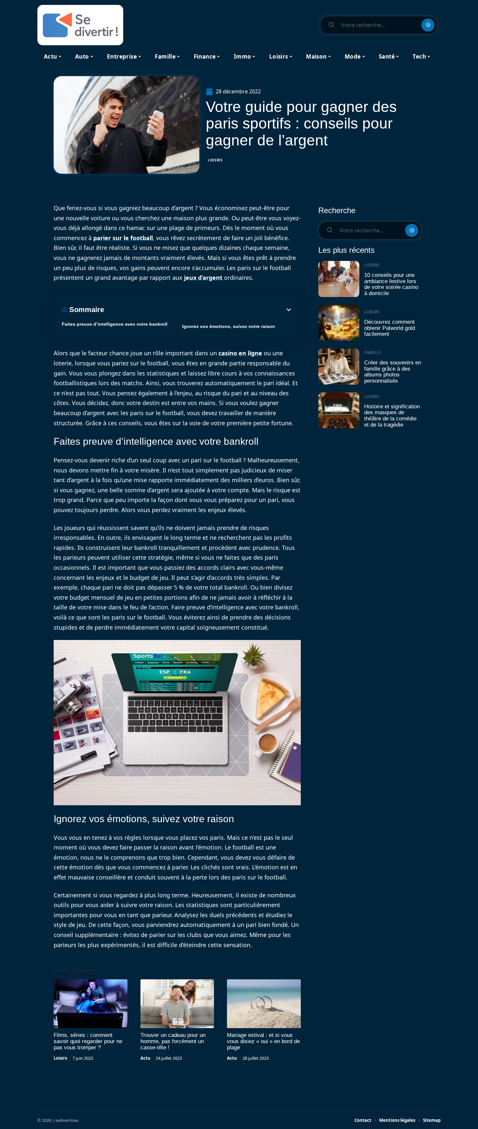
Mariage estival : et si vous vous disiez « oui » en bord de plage (263, 1041)
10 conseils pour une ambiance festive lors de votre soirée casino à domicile (391, 284)
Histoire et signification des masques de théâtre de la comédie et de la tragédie (392, 415)
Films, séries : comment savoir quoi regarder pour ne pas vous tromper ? (88, 1041)
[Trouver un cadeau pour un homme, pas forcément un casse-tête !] (177, 1003)
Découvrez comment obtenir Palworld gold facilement (389, 328)
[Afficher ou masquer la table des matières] (198, 310)
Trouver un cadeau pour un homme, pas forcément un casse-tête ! (173, 1041)
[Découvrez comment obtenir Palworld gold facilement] (338, 323)
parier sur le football (123, 238)
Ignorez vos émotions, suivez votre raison (228, 326)
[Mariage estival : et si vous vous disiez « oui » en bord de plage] (264, 1003)
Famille (372, 352)
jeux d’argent (203, 277)
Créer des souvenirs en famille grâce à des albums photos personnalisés (392, 372)
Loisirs (215, 160)
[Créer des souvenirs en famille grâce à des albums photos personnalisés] (338, 366)
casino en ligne (240, 353)
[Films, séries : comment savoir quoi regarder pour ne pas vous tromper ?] (90, 1003)
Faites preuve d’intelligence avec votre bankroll (114, 324)
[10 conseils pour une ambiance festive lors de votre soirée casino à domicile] (338, 279)
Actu (145, 1058)
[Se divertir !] (80, 25)
